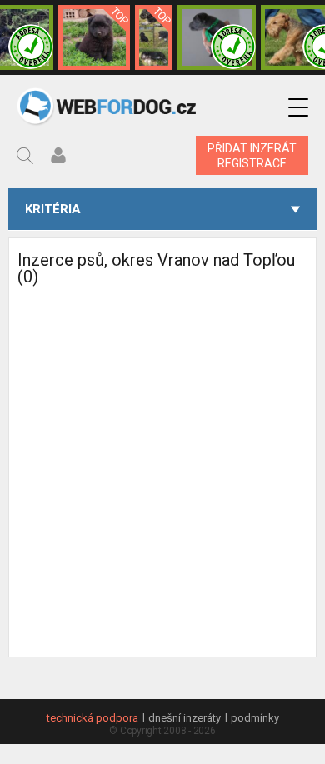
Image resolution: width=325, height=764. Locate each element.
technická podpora (92, 718)
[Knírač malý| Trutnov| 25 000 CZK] (153, 37)
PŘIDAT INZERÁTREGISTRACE (252, 156)
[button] (298, 108)
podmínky (255, 718)
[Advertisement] (162, 494)
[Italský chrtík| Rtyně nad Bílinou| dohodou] (217, 37)
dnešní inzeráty (184, 718)
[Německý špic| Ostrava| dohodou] (94, 37)
